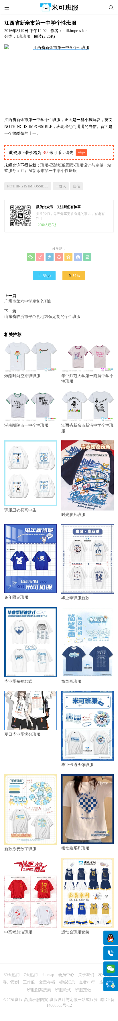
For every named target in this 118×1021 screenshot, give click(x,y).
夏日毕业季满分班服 (22, 734)
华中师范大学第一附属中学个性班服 (87, 378)
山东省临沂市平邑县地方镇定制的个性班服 (42, 316)
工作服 (29, 982)
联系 (74, 275)
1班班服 (23, 36)
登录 (81, 153)
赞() (44, 275)
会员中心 (66, 975)
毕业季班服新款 (75, 598)
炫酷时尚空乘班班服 (22, 376)
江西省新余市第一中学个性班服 (49, 171)
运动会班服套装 (75, 932)
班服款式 (63, 990)
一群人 (61, 186)
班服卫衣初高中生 (20, 510)
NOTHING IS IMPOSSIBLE (27, 186)
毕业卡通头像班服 (77, 765)
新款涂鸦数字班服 (20, 849)
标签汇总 (67, 982)
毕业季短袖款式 (18, 681)
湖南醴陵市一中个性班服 (26, 425)
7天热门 (31, 975)
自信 (76, 186)
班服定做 (83, 990)
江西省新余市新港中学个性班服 (87, 428)
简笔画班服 (71, 681)
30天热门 (12, 975)
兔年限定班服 (16, 597)
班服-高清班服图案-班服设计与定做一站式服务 (56, 1000)
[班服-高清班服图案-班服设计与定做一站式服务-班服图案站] (59, 7)
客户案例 (11, 982)
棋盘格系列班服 (75, 848)
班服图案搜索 (39, 990)
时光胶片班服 (73, 515)
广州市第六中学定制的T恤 (27, 301)
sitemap (48, 975)
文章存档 (47, 982)
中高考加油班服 (18, 932)
